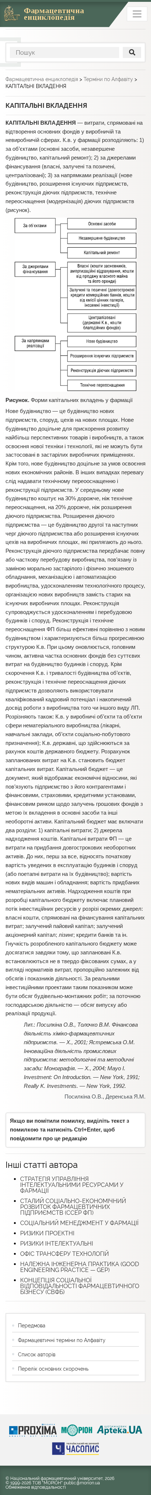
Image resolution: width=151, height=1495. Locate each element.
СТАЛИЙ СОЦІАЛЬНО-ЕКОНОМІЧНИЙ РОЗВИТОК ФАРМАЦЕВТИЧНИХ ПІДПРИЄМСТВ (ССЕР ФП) (73, 1207)
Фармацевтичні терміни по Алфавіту (62, 1340)
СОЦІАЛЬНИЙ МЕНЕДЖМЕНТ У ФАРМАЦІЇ (79, 1223)
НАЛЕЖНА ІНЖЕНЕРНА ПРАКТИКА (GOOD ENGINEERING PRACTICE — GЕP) (79, 1267)
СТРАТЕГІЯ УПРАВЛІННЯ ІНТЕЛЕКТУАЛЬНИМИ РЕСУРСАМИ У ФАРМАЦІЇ (72, 1185)
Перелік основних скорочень (53, 1369)
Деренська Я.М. (126, 1097)
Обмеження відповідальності (35, 1487)
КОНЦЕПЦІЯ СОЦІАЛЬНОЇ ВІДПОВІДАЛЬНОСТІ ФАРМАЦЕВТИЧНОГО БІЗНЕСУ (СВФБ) (79, 1286)
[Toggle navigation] (137, 14)
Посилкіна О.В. (84, 1097)
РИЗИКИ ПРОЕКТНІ (47, 1233)
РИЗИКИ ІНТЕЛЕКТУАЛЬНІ (56, 1243)
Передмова (31, 1325)
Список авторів (36, 1354)
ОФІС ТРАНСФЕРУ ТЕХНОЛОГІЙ (64, 1253)
